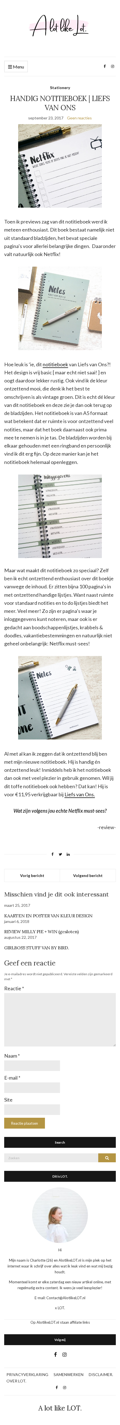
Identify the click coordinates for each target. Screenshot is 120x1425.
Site (8, 1100)
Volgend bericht (88, 875)
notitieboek (55, 364)
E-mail (12, 1078)
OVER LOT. (16, 1381)
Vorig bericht (32, 875)
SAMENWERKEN (68, 1374)
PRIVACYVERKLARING (27, 1374)
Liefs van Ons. (79, 794)
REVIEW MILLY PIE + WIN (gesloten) (41, 931)
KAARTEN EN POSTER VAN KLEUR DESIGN (48, 915)
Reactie (14, 988)
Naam (12, 1056)
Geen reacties (79, 118)
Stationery (60, 87)
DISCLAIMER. (101, 1374)
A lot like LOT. (60, 1408)
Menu (18, 66)
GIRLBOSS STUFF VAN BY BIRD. (36, 947)
